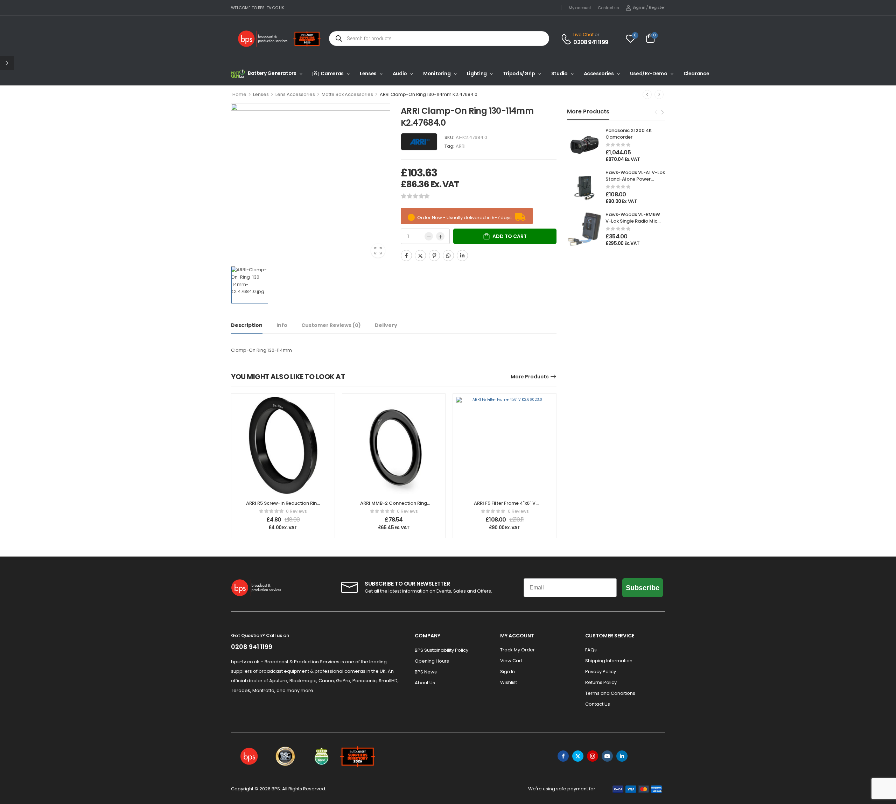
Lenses (368, 73)
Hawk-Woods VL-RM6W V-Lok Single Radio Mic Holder (633, 220)
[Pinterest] (434, 255)
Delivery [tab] (386, 325)
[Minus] (429, 236)
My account (580, 8)
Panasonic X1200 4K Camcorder (629, 133)
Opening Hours (432, 661)
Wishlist (508, 682)
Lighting (477, 73)
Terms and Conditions (610, 693)
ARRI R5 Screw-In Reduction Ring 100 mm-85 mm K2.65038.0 (283, 506)
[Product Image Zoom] (378, 251)
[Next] (659, 94)
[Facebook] (406, 255)
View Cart (511, 660)
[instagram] (592, 756)
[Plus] (440, 236)
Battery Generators (272, 73)
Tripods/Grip (519, 73)
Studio (559, 73)
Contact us (608, 8)
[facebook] (563, 756)
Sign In (507, 671)
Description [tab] (246, 325)
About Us (425, 682)
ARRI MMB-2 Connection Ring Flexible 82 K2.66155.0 (393, 506)
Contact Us (597, 704)
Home (239, 94)
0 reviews (296, 511)
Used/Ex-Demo (648, 73)
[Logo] (263, 38)
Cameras (332, 73)
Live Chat (583, 34)
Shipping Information (608, 660)
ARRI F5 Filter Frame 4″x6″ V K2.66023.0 (505, 506)
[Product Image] (310, 183)
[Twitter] (420, 255)
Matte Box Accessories (347, 94)
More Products (530, 376)
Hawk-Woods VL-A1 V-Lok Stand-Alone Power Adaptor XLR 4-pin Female (635, 182)
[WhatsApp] (448, 255)
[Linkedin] (462, 255)
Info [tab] (281, 325)
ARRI (460, 146)
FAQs (591, 649)
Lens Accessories (295, 94)
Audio (400, 73)
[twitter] (577, 756)
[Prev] (647, 94)
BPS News (426, 672)
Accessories (599, 73)
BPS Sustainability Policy (441, 650)
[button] (7, 63)
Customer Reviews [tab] (331, 325)
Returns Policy (601, 682)
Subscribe (642, 588)
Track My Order (517, 649)
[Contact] (567, 39)
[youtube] (607, 756)
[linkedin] (622, 756)
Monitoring (437, 73)
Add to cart (509, 236)
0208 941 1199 (590, 42)
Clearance (696, 73)
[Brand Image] (419, 142)
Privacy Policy (600, 671)
